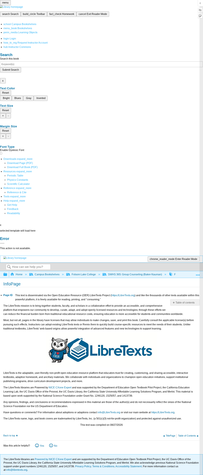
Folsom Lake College (83, 274)
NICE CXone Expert (60, 387)
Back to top (9, 435)
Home (19, 274)
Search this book (9, 58)
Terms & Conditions (103, 466)
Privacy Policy (83, 466)
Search (9, 267)
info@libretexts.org (16, 470)
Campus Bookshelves (47, 274)
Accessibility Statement (128, 466)
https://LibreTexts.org (123, 295)
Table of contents (185, 302)
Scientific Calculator (18, 184)
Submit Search (10, 69)
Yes (42, 445)
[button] (12, 209)
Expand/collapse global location (198, 273)
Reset (5, 92)
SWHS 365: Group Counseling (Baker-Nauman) (135, 274)
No (55, 445)
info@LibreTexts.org (109, 412)
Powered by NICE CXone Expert (53, 459)
